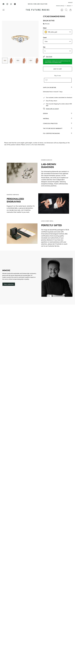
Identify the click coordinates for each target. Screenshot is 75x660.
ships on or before (49, 87)
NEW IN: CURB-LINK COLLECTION (37, 4)
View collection (9, 284)
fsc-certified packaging (51, 133)
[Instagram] (7, 4)
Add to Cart (57, 69)
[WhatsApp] (11, 4)
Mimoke (47, 23)
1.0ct (46, 41)
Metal (44, 28)
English (69, 5)
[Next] (53, 4)
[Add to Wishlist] (46, 80)
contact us (28, 144)
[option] (20, 39)
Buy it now (57, 75)
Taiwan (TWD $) (60, 5)
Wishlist (70, 2)
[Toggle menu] (4, 10)
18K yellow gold (52, 32)
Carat (44, 37)
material (46, 118)
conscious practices (50, 123)
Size (44, 47)
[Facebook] (3, 4)
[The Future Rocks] (37, 10)
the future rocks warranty (52, 128)
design (45, 113)
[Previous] (21, 4)
